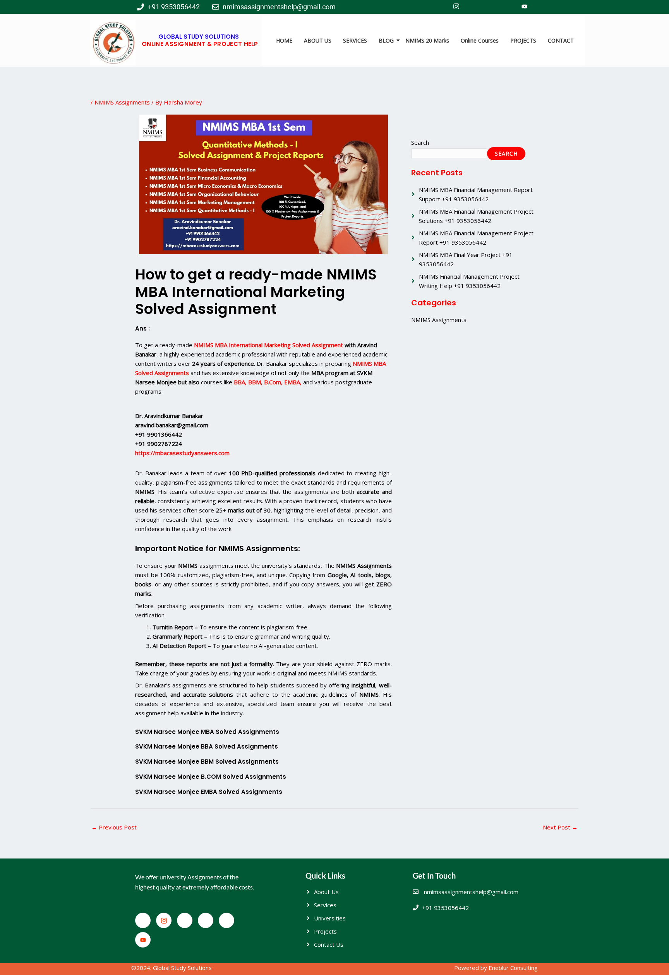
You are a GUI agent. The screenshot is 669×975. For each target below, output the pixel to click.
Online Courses (480, 40)
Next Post (560, 827)
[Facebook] (439, 7)
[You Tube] (524, 7)
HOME (284, 40)
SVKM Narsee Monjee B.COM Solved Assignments (210, 777)
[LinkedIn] (490, 7)
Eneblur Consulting (513, 968)
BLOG (386, 40)
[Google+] (507, 7)
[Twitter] (473, 7)
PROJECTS (523, 40)
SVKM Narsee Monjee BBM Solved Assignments (207, 761)
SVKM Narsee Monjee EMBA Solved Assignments (208, 792)
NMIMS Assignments (122, 102)
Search (420, 142)
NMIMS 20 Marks (427, 40)
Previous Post (114, 827)
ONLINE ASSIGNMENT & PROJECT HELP (200, 44)
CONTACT (561, 40)
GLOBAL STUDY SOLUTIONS (198, 37)
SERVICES (355, 40)
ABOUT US (317, 40)
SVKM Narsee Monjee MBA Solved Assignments (207, 732)
